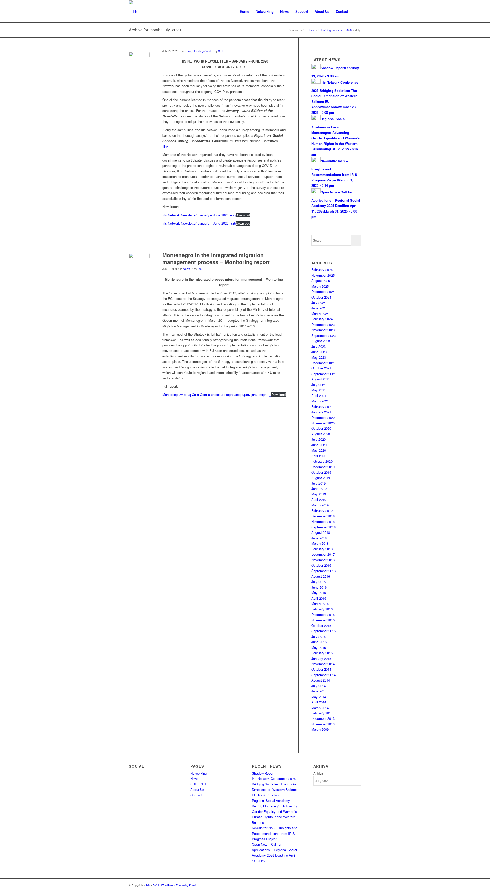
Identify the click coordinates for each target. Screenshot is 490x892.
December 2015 (323, 614)
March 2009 (320, 729)
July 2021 (318, 384)
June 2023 (319, 351)
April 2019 (318, 499)
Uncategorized (202, 51)
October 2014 (321, 669)
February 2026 (322, 269)
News (188, 51)
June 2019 (319, 488)
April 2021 (318, 395)
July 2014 (318, 685)
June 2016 (319, 587)
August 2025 (320, 280)
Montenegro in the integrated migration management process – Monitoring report (216, 258)
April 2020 (318, 455)
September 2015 (323, 630)
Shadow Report (263, 773)
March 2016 (320, 603)
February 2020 (322, 461)
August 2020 (320, 433)
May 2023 (318, 357)
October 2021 (321, 368)
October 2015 (321, 625)
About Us (197, 789)
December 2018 (323, 516)
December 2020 (323, 417)
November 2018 (323, 521)
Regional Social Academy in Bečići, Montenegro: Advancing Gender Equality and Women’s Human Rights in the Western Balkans (275, 811)
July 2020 (318, 439)
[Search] (356, 11)
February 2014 (322, 713)
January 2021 (321, 412)
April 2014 (318, 702)
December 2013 (323, 718)
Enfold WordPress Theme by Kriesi (174, 885)
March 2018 (320, 543)
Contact (196, 794)
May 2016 (318, 592)
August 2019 (320, 477)
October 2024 (321, 297)
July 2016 (318, 581)
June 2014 (319, 691)
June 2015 (319, 641)
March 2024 (320, 313)
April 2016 (318, 598)
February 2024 (322, 318)
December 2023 (323, 324)
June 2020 (319, 444)
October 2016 (321, 565)
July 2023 (318, 346)
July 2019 (318, 483)
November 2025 (323, 275)
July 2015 (318, 636)
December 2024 (323, 291)
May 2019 (318, 494)
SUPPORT (198, 784)
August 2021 (320, 379)
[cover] (139, 62)
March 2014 (320, 707)
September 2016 (323, 570)
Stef (220, 51)
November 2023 (323, 329)
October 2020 (321, 428)
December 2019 (323, 466)
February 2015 (322, 652)
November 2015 (323, 619)
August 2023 (320, 340)
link (165, 146)
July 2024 (318, 302)
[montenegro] (139, 263)
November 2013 (323, 724)
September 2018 (323, 527)
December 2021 (323, 362)
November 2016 (323, 559)
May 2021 (318, 390)
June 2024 (319, 308)
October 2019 (321, 472)
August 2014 (320, 680)
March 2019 (320, 505)
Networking (198, 773)
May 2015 (318, 647)
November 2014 (323, 663)
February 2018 (322, 548)
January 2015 (321, 658)
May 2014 (318, 696)
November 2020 (323, 422)
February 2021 (322, 406)
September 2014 (323, 674)
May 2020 (318, 450)
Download (243, 215)
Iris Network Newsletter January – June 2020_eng (199, 215)
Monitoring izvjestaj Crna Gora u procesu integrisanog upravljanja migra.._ (216, 394)
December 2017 (323, 554)
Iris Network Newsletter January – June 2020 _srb (199, 223)
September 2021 (323, 373)
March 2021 (320, 401)
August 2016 (320, 576)
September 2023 (323, 335)
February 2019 (322, 510)
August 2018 (320, 532)
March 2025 (320, 286)
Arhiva (318, 773)
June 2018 (319, 538)
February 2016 (322, 608)
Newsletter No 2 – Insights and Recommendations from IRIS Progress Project (274, 833)
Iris (148, 885)
